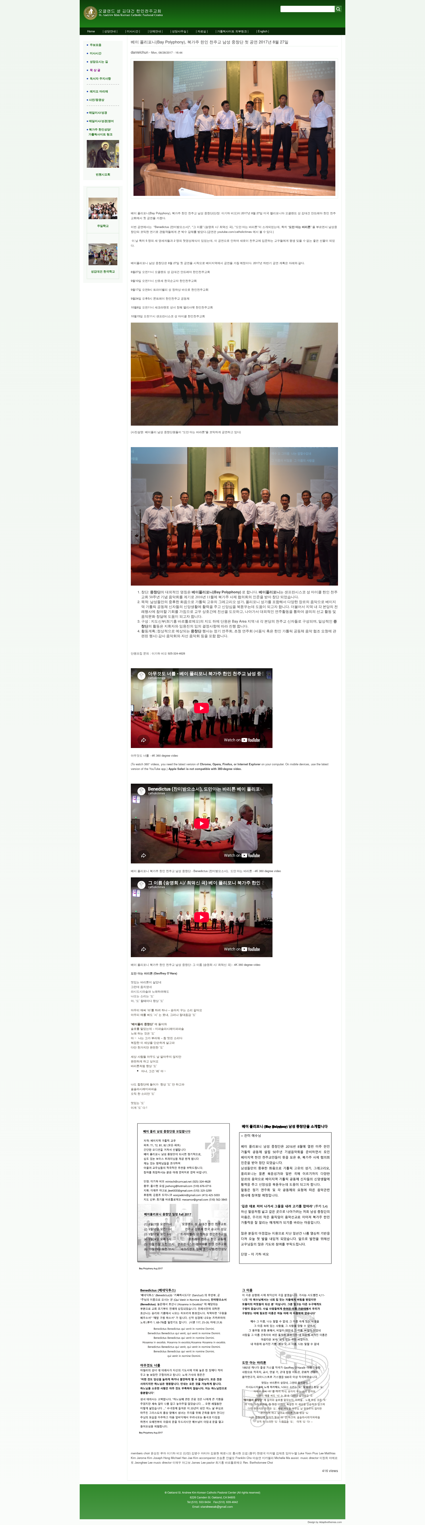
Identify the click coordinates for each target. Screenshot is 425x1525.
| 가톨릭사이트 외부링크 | (232, 31)
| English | (262, 31)
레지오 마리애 (98, 91)
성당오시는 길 (98, 61)
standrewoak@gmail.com (217, 1506)
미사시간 (94, 53)
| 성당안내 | (110, 31)
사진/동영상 (96, 99)
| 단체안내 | (155, 31)
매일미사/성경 (97, 112)
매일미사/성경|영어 (101, 121)
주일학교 (103, 226)
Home (91, 31)
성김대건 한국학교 (103, 271)
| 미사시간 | (132, 31)
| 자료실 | (202, 31)
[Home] (128, 14)
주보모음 (94, 45)
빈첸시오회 (103, 174)
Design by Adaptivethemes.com (325, 1522)
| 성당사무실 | (179, 31)
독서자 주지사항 (99, 78)
